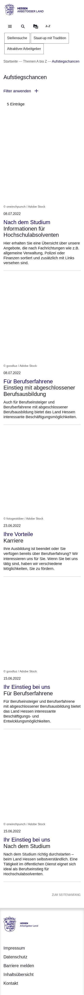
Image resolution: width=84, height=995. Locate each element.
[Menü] (10, 26)
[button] (42, 91)
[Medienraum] (36, 26)
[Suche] (23, 26)
